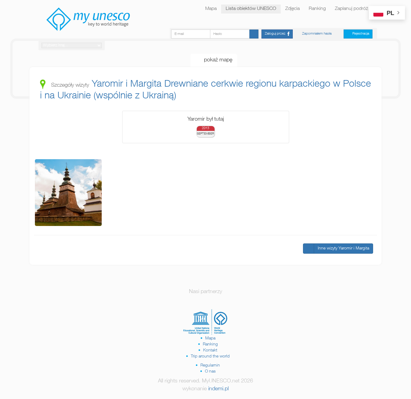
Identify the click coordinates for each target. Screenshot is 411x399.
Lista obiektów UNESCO (251, 9)
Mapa (211, 9)
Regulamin (210, 365)
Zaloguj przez (276, 34)
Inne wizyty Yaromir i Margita (343, 248)
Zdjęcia (292, 9)
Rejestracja (359, 34)
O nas (210, 372)
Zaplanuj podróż (351, 9)
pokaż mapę (215, 60)
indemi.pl (218, 389)
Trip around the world (210, 356)
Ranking (317, 9)
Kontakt (210, 350)
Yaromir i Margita (127, 84)
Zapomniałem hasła (317, 34)
